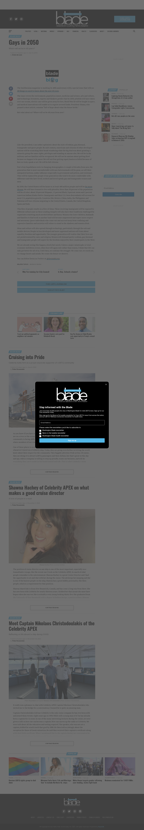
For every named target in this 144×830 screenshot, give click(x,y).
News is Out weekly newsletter (53, 433)
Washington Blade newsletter (53, 430)
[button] (72, 432)
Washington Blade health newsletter (55, 436)
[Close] (106, 384)
